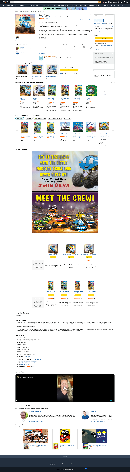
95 (79, 137)
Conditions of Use (48, 468)
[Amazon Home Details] (94, 5)
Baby (122, 5)
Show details (64, 75)
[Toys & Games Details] (102, 5)
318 (27, 137)
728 (40, 137)
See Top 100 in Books (38, 359)
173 (53, 137)
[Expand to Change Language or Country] (106, 2)
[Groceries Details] (45, 5)
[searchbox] (56, 2)
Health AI (8, 5)
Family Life (39, 11)
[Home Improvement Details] (119, 5)
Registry (80, 5)
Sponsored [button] (17, 426)
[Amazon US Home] (52, 464)
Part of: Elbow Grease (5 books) (45, 20)
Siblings (43, 11)
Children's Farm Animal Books (104, 140)
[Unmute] (113, 401)
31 (66, 136)
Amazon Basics (22, 5)
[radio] (99, 16)
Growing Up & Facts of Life (31, 11)
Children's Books (22, 11)
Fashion (76, 5)
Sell (72, 5)
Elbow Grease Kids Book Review (27, 377)
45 (92, 137)
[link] (37, 69)
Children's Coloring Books (25, 364)
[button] (3, 5)
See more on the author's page (36, 421)
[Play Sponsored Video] (65, 436)
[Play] (17, 400)
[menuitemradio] (111, 400)
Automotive (106, 5)
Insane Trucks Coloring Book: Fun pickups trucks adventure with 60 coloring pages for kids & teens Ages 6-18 (68, 444)
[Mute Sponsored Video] (46, 441)
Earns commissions (29, 375)
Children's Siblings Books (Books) (27, 362)
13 (105, 137)
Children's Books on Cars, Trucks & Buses (29, 361)
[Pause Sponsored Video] (46, 439)
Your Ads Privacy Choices (79, 468)
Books (62, 5)
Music (85, 5)
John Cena (42, 16)
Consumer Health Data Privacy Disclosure (66, 468)
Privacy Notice (55, 468)
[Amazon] (5, 2)
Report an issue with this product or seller (49, 42)
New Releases (36, 5)
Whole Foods (49, 5)
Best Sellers (29, 5)
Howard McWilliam (53, 16)
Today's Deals (57, 5)
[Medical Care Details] (17, 5)
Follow (31, 48)
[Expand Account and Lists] (116, 2)
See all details (42, 53)
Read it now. (76, 57)
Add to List (99, 67)
